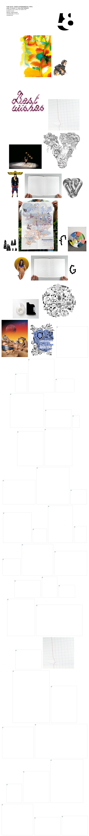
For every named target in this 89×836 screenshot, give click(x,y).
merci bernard (12, 12)
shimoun (10, 15)
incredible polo (13, 14)
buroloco (10, 11)
